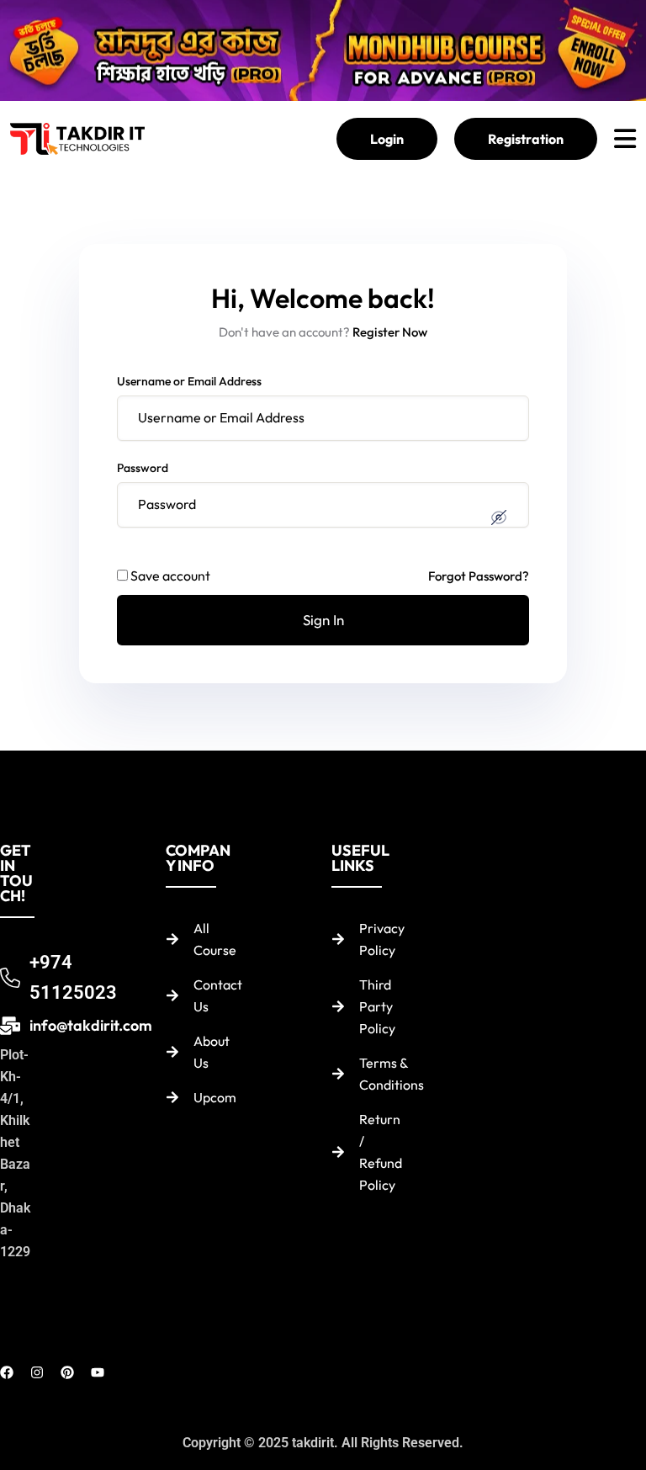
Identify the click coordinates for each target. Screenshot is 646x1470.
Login (387, 138)
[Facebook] (6, 1372)
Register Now (389, 332)
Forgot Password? (478, 576)
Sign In (323, 620)
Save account (170, 575)
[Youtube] (97, 1372)
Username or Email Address (189, 381)
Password (142, 467)
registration (526, 138)
